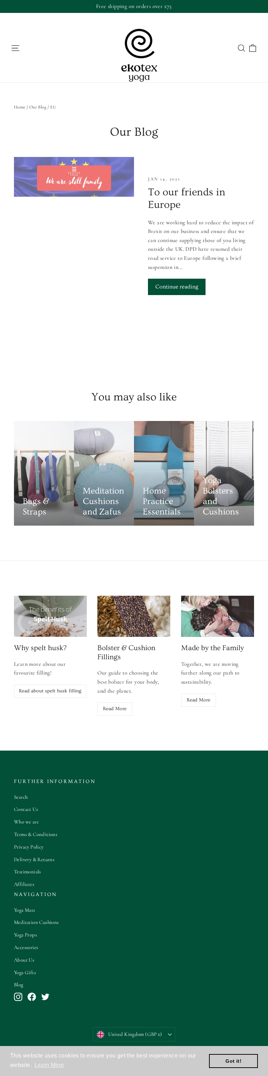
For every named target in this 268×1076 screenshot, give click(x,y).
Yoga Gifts (25, 972)
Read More (115, 709)
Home (19, 107)
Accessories (26, 947)
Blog (18, 984)
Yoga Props (25, 935)
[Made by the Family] (217, 616)
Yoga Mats (24, 910)
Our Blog (37, 107)
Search (21, 797)
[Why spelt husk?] (50, 616)
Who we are (26, 822)
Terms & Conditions (35, 834)
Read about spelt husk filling (50, 691)
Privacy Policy (29, 847)
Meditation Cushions (36, 922)
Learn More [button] (49, 1065)
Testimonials (27, 871)
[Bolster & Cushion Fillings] (133, 616)
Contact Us (26, 809)
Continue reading (176, 287)
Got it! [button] (233, 1061)
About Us (24, 960)
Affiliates (24, 884)
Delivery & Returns (34, 859)
